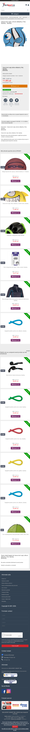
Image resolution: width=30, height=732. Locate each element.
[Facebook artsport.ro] (4, 692)
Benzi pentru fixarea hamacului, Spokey (15, 375)
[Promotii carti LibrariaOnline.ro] (9, 692)
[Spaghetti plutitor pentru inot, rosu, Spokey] (15, 431)
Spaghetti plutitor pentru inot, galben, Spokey (15, 470)
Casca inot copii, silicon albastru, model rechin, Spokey (15, 203)
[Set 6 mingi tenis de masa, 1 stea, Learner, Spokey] (15, 259)
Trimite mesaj (15, 645)
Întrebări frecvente (5, 594)
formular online (12, 679)
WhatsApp (4, 601)
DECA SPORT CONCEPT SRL (15, 668)
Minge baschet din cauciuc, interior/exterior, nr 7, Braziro (15, 171)
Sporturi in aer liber (13, 17)
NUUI (2, 530)
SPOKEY (10, 73)
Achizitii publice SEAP (6, 596)
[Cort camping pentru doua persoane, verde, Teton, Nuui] (15, 532)
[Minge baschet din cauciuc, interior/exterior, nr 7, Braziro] (15, 169)
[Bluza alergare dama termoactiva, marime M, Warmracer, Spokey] (15, 296)
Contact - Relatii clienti (6, 599)
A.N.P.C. (3, 672)
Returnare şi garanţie (6, 590)
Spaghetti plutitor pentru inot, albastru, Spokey (15, 331)
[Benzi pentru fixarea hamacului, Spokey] (15, 367)
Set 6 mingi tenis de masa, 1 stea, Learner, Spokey (15, 267)
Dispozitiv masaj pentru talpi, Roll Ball (15, 235)
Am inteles (15, 726)
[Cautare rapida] (28, 10)
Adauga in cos (15, 86)
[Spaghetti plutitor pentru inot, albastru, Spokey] (15, 323)
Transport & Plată (5, 592)
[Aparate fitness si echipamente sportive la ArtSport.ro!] (8, 7)
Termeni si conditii (5, 580)
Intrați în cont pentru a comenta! (8, 565)
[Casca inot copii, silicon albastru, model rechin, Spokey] (15, 201)
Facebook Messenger (9, 655)
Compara (5, 96)
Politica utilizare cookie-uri (7, 583)
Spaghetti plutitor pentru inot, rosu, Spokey (15, 438)
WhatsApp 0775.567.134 (9, 657)
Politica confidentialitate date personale (10, 585)
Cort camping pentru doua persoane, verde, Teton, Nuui (15, 534)
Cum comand (4, 587)
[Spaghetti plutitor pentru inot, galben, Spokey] (15, 462)
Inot (20, 17)
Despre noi (4, 578)
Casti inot (25, 17)
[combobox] (15, 10)
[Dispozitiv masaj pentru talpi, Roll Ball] (15, 233)
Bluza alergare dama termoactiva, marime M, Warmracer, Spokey (15, 299)
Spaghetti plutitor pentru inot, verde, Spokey (15, 407)
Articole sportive (4, 17)
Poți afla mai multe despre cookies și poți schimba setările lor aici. (15, 729)
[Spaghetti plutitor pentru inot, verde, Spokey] (15, 399)
